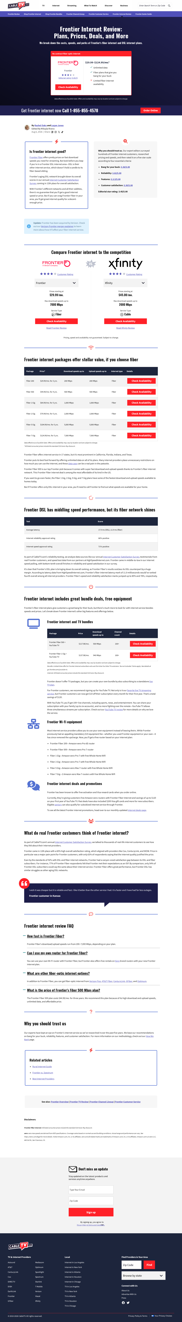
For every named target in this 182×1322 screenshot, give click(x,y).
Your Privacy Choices (163, 1316)
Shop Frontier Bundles (53, 14)
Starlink (38, 1281)
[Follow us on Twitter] (128, 1303)
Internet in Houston (73, 1277)
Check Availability (68, 87)
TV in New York (71, 1291)
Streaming (71, 5)
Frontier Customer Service (98, 14)
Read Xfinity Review (125, 327)
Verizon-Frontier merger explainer (57, 226)
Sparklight (39, 1272)
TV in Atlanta (70, 1296)
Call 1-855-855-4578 (80, 110)
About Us (125, 1290)
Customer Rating (65, 274)
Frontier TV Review (79, 1101)
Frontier (11, 1296)
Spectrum (39, 1277)
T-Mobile (39, 1286)
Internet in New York (73, 1267)
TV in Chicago (70, 1306)
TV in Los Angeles (72, 1286)
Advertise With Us (129, 1294)
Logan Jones (57, 125)
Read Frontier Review (56, 327)
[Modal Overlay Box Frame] (91, 1195)
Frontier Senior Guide (144, 14)
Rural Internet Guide (42, 1066)
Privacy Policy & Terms (137, 1316)
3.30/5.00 (128, 185)
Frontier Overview (60, 1101)
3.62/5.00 (116, 173)
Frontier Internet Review (122, 14)
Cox (9, 1277)
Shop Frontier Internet (32, 14)
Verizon (38, 1291)
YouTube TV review (114, 709)
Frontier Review (14, 14)
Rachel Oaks (41, 125)
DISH (10, 1286)
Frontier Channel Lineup (75, 14)
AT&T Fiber (107, 981)
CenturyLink (119, 981)
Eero (117, 960)
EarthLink (12, 1291)
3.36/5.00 (125, 167)
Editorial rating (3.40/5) (68, 78)
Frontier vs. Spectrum (42, 1072)
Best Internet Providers (43, 1078)
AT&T (10, 1267)
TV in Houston (71, 1301)
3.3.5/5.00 (115, 179)
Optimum (141, 981)
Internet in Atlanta (72, 1272)
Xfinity (38, 1301)
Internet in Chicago (73, 1281)
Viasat (37, 1296)
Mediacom (39, 1262)
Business (124, 5)
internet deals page (137, 810)
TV (43, 5)
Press (124, 1298)
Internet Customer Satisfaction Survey (121, 556)
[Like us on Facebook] (123, 1303)
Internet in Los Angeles (74, 1262)
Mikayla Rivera (47, 128)
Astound (11, 1262)
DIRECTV (11, 1281)
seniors (58, 804)
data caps (72, 463)
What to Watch (90, 5)
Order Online (150, 110)
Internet (55, 5)
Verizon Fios (95, 981)
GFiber (129, 981)
